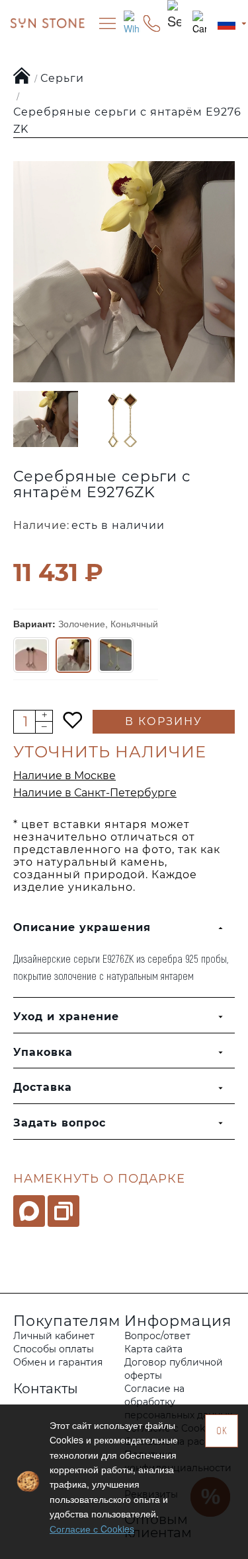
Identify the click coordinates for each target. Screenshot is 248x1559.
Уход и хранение (66, 1016)
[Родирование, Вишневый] (31, 655)
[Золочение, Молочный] (116, 655)
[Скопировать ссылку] (63, 1211)
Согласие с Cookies (92, 1528)
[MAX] (29, 1211)
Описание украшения (82, 927)
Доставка (42, 1087)
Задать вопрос (59, 1123)
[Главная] (22, 76)
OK (221, 1430)
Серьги (62, 78)
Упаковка (43, 1052)
